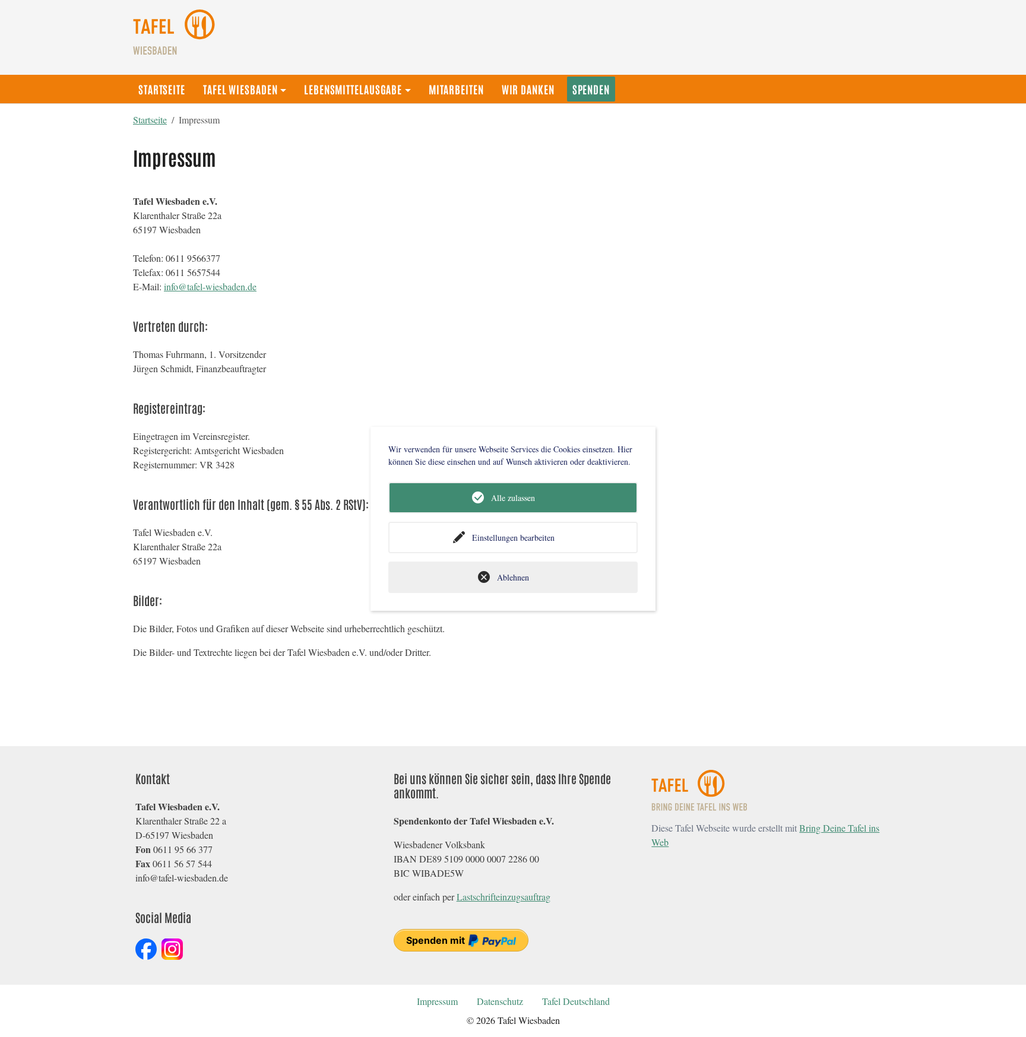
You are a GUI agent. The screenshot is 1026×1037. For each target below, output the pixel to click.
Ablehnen (513, 577)
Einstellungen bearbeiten (513, 537)
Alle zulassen (513, 497)
